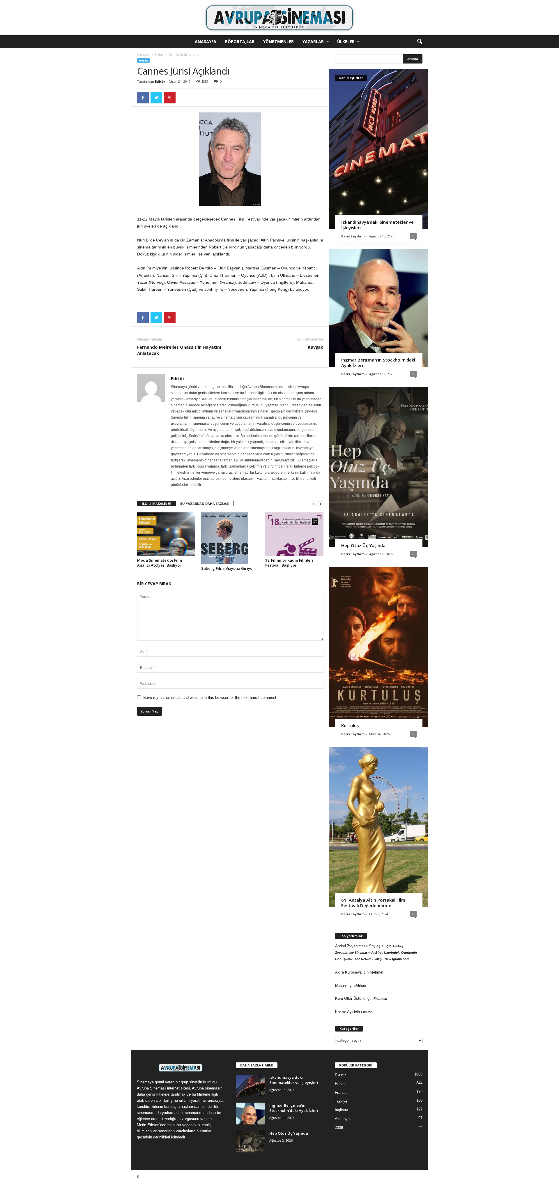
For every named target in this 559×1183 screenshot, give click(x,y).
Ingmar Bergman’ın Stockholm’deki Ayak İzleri (378, 362)
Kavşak (315, 347)
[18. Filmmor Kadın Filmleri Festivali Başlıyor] (294, 534)
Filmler (366, 1012)
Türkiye (341, 1101)
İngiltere (341, 1110)
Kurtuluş (350, 725)
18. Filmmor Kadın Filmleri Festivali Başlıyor (289, 563)
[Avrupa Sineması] (279, 17)
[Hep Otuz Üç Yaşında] (378, 467)
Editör (160, 81)
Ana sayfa (143, 54)
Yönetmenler (278, 41)
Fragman (380, 998)
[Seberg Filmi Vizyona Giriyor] (230, 538)
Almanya (342, 1119)
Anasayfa (205, 41)
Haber (159, 54)
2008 (339, 1127)
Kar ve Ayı (344, 1012)
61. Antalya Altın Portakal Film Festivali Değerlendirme (373, 902)
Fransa (340, 1092)
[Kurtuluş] (378, 647)
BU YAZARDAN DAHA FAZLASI (204, 503)
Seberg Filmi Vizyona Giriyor (227, 568)
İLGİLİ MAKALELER (156, 503)
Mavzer (341, 985)
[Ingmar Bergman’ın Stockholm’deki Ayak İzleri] (378, 308)
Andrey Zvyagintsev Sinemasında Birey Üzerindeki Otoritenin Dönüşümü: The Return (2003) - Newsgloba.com (376, 952)
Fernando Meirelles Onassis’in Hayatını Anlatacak (179, 350)
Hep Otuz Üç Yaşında (363, 545)
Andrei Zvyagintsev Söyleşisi (359, 946)
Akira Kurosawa (348, 972)
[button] (419, 41)
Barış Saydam (353, 236)
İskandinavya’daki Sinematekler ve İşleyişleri (377, 224)
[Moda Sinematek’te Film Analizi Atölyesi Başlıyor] (166, 534)
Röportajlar (239, 41)
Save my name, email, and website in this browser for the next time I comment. (210, 697)
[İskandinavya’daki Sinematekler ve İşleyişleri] (378, 149)
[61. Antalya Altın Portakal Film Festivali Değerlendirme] (378, 827)
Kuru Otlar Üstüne (350, 998)
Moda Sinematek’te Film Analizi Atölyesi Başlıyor (159, 563)
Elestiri (340, 1075)
